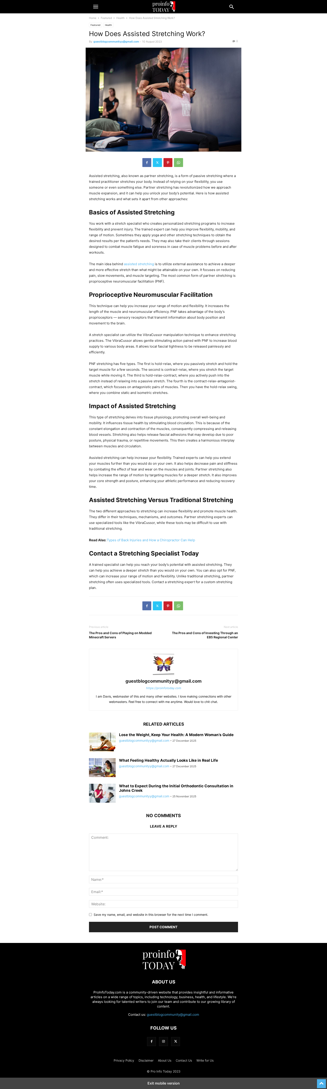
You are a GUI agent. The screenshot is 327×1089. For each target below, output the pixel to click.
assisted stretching (139, 264)
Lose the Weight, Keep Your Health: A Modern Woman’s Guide (176, 735)
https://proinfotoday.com (163, 688)
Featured (106, 18)
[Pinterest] (168, 162)
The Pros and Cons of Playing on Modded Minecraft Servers (120, 635)
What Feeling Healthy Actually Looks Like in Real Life (168, 760)
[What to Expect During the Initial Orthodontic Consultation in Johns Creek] (102, 794)
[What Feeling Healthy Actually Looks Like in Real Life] (102, 768)
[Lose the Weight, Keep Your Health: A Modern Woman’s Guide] (102, 743)
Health (120, 18)
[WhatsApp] (178, 162)
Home (92, 18)
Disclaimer (146, 1060)
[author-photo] (163, 675)
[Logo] (163, 968)
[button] (95, 6)
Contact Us (184, 1060)
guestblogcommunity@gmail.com (173, 1014)
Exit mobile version (163, 1083)
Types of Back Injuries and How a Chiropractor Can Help (151, 540)
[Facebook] (146, 162)
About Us (164, 1060)
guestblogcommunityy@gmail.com (116, 41)
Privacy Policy (124, 1060)
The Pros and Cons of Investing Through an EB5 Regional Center (205, 635)
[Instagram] (163, 1041)
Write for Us (205, 1060)
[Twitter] (157, 162)
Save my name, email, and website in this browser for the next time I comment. (151, 914)
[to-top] (321, 1081)
